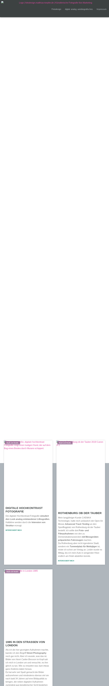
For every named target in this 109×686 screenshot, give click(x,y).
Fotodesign (56, 9)
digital (67, 9)
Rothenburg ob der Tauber (80, 513)
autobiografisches (85, 9)
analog (74, 9)
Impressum (102, 9)
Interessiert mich (14, 530)
